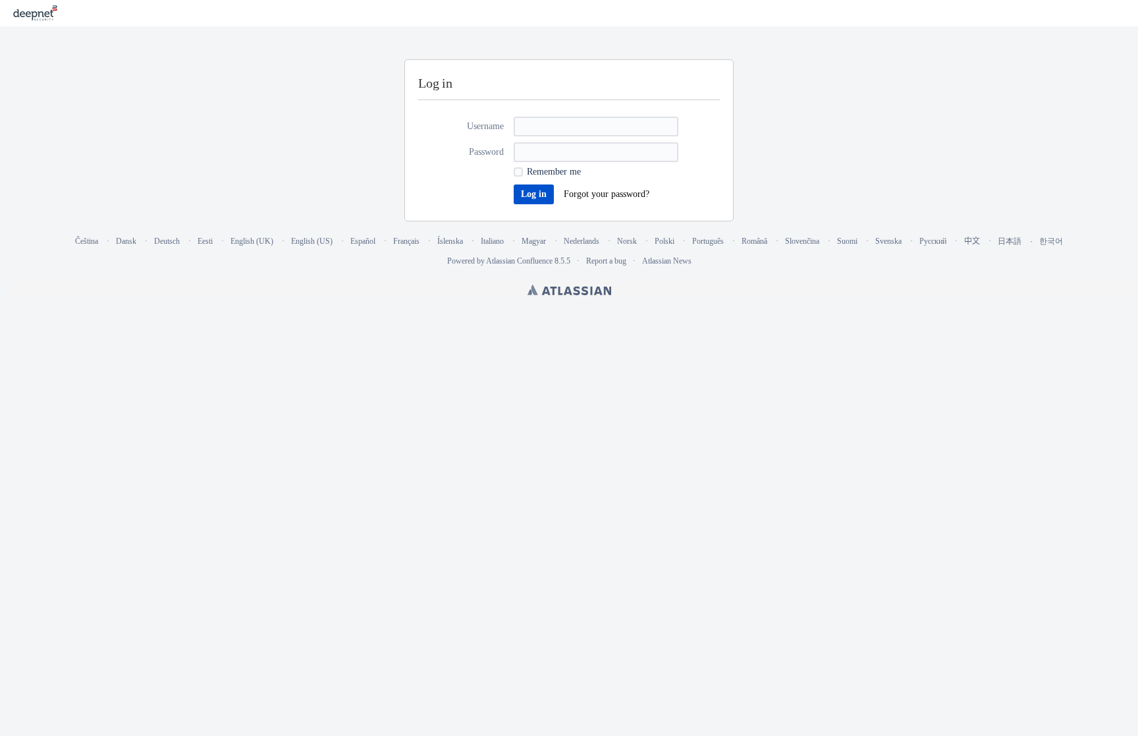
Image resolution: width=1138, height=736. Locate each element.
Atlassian (569, 289)
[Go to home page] (35, 13)
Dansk (126, 241)
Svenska (888, 241)
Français (406, 241)
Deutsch (167, 241)
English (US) (312, 241)
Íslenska (450, 241)
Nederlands (581, 241)
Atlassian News (666, 261)
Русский (932, 241)
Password (486, 152)
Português (708, 241)
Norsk (627, 241)
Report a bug (606, 261)
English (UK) (251, 241)
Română (754, 241)
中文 (972, 241)
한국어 (1051, 241)
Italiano (492, 241)
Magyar (534, 241)
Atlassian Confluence (519, 261)
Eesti (205, 241)
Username (485, 126)
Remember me (554, 172)
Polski (664, 241)
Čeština (86, 241)
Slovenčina (802, 241)
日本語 (1009, 241)
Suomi (847, 241)
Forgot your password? (606, 194)
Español (362, 241)
